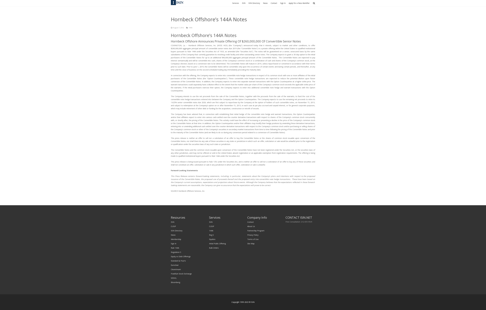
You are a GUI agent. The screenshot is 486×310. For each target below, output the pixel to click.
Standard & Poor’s (178, 261)
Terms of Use (253, 239)
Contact (250, 222)
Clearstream (176, 269)
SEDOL (174, 278)
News (173, 235)
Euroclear (175, 265)
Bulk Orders (214, 248)
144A (190, 28)
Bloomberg (175, 282)
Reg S (211, 235)
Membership (176, 239)
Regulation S (176, 252)
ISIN (172, 222)
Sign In (173, 243)
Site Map (251, 243)
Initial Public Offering (217, 243)
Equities (212, 239)
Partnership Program (255, 230)
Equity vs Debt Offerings (181, 256)
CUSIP (173, 226)
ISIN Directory (176, 230)
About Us (251, 226)
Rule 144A (175, 248)
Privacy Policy (252, 235)
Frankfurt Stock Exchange (181, 274)
